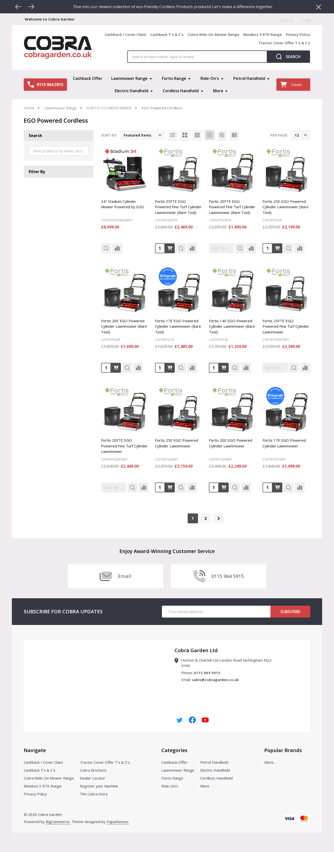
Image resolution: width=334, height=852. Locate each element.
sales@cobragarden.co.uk (215, 679)
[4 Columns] (210, 135)
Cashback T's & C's (167, 34)
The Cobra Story (94, 793)
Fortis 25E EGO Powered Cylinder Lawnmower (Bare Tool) (286, 207)
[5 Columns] (222, 135)
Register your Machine (99, 785)
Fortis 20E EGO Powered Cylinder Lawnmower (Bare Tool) (124, 326)
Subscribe (290, 611)
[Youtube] (205, 720)
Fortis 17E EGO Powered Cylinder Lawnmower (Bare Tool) (178, 326)
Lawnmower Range (129, 78)
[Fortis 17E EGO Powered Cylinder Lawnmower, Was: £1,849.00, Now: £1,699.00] (286, 409)
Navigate (35, 750)
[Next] (31, 7)
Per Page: (279, 135)
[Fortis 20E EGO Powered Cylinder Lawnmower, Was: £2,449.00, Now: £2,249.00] (232, 409)
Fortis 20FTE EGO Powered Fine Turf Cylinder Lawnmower (124, 446)
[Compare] (117, 248)
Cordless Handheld (181, 90)
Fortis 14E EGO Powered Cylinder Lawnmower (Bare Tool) (232, 326)
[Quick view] (106, 248)
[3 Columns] (197, 135)
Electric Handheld (131, 90)
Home (29, 107)
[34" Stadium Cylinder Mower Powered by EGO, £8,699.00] (125, 170)
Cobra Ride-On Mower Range (213, 34)
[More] (151, 78)
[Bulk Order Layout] (234, 135)
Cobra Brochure (93, 770)
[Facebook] (192, 720)
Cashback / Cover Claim (125, 34)
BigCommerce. (58, 821)
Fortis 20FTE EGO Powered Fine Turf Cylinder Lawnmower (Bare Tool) (232, 207)
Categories (174, 750)
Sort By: (109, 135)
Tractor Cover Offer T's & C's (284, 42)
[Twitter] (179, 720)
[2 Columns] (185, 135)
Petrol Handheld (249, 78)
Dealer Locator (92, 778)
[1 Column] (173, 135)
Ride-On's (209, 78)
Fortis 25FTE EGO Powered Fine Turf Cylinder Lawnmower (286, 326)
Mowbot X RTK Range (262, 34)
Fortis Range (174, 78)
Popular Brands (283, 750)
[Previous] (18, 7)
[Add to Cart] (170, 248)
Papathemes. (118, 821)
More (218, 90)
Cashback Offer (87, 78)
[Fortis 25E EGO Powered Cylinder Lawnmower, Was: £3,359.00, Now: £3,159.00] (178, 409)
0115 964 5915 (207, 672)
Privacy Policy (298, 34)
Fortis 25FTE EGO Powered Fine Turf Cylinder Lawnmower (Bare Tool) (178, 207)
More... (270, 762)
